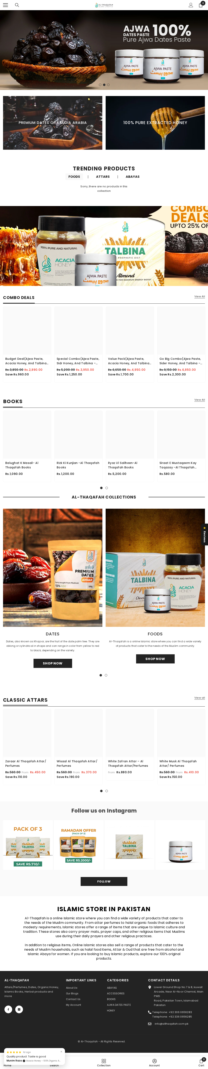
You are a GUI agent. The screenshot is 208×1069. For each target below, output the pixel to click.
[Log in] (191, 5)
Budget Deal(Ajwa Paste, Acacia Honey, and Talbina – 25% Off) (26, 361)
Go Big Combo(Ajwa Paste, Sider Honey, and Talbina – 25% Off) (180, 361)
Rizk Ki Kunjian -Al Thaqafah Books (78, 465)
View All (199, 296)
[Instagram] (19, 1009)
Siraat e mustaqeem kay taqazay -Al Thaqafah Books (177, 465)
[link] (54, 1062)
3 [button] (108, 85)
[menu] (5, 5)
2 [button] (104, 85)
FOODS (74, 176)
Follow (103, 881)
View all (199, 698)
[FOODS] (155, 568)
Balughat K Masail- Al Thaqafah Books (21, 465)
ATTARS (103, 176)
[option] (104, 50)
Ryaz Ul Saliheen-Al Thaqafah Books (122, 465)
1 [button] (100, 85)
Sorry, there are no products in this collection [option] (103, 188)
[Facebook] (8, 1009)
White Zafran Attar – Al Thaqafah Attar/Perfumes (128, 763)
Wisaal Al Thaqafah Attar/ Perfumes (77, 763)
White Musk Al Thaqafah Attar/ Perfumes (178, 763)
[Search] (17, 5)
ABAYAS (133, 176)
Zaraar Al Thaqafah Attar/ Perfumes (25, 763)
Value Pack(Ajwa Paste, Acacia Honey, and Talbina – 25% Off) (128, 361)
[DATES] (52, 568)
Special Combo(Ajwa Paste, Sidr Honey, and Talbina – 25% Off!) (78, 361)
